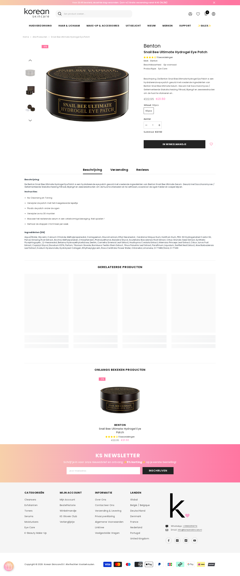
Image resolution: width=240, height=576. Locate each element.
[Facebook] (169, 540)
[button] (30, 60)
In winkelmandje (174, 144)
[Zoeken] (94, 13)
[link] (46, 340)
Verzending (119, 170)
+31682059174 (190, 526)
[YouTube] (195, 540)
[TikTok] (186, 540)
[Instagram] (177, 540)
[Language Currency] (214, 14)
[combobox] (97, 13)
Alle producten (40, 36)
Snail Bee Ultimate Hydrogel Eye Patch (120, 430)
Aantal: (147, 119)
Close (214, 2)
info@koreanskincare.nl (190, 529)
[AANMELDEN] (190, 14)
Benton (152, 45)
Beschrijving (92, 170)
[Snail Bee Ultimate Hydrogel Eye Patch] (120, 399)
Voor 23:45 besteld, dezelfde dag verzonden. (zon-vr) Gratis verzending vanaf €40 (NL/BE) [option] (120, 2)
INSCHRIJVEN (158, 470)
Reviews (142, 170)
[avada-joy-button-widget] (9, 566)
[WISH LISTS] (198, 14)
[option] (87, 91)
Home (26, 36)
